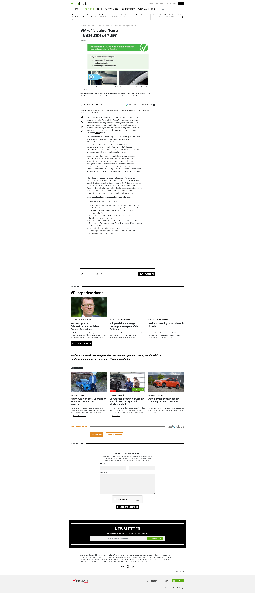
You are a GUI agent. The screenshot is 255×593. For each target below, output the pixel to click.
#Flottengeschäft (101, 355)
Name (131, 464)
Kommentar (103, 472)
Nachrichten (89, 9)
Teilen (101, 105)
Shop (161, 3)
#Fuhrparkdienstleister (149, 355)
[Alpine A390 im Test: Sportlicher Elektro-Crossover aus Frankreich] (89, 382)
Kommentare (88, 105)
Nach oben (179, 571)
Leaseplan (123, 191)
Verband (90, 123)
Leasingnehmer (92, 159)
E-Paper (173, 3)
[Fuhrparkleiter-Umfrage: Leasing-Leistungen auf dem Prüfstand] (127, 307)
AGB (160, 588)
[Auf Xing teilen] (82, 131)
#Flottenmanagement (123, 355)
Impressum (153, 588)
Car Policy (97, 226)
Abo (181, 3)
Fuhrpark (101, 26)
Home (82, 26)
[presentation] (182, 17)
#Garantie (121, 395)
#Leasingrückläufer (119, 359)
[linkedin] (133, 566)
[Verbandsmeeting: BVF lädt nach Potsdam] (166, 307)
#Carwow (160, 395)
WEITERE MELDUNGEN (81, 344)
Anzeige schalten (115, 435)
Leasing (98, 133)
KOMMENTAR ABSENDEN (127, 507)
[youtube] (122, 566)
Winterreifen (93, 233)
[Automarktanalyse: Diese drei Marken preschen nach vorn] (166, 382)
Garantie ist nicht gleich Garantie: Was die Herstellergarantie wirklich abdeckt (127, 401)
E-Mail (102, 464)
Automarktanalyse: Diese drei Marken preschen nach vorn (164, 400)
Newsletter (153, 3)
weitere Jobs (97, 435)
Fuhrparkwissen (112, 9)
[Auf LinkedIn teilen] (82, 126)
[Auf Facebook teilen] (82, 117)
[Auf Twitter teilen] (82, 122)
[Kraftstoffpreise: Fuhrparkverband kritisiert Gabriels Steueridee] (89, 307)
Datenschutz (167, 588)
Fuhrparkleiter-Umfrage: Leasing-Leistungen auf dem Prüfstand (125, 326)
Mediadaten (152, 581)
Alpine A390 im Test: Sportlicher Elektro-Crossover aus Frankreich (88, 401)
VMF (116, 130)
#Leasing (102, 359)
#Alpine (81, 395)
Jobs (167, 3)
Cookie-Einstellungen (178, 588)
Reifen (99, 9)
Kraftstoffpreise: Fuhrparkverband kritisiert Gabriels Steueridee (85, 326)
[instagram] (128, 566)
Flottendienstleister (96, 213)
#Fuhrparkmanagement (83, 359)
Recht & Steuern (128, 9)
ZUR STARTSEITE (147, 274)
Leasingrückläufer (93, 150)
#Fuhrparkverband (87, 293)
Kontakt (164, 581)
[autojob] (176, 426)
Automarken (143, 9)
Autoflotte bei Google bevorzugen (140, 105)
